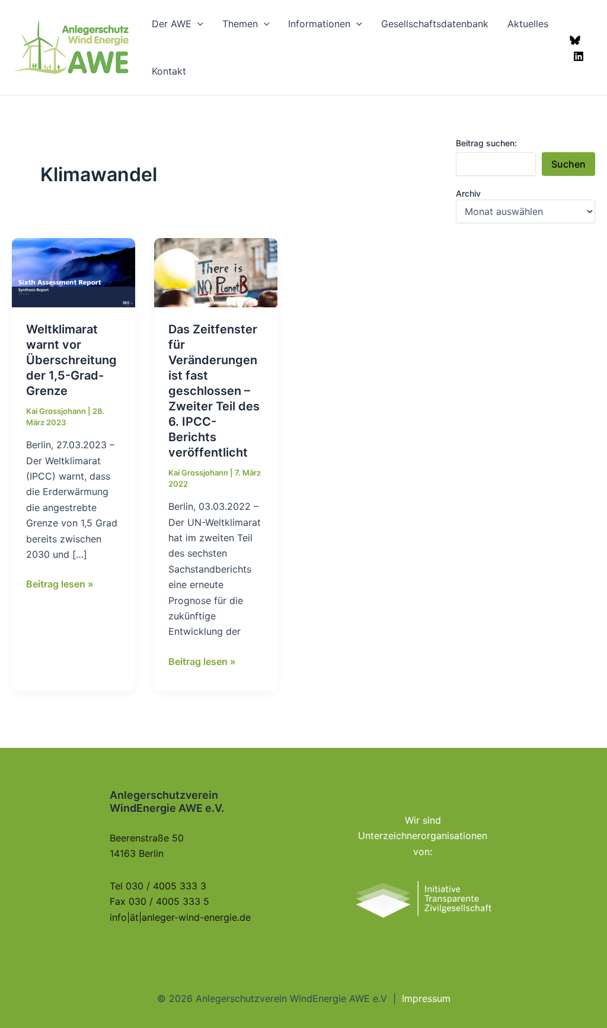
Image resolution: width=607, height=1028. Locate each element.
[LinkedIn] (578, 56)
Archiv (468, 193)
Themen (240, 24)
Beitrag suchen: (486, 143)
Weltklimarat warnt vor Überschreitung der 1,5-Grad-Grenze (71, 360)
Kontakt (169, 71)
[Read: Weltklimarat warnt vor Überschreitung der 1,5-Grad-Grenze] (73, 272)
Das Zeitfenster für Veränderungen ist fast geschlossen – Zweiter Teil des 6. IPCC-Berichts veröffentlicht (214, 391)
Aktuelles (527, 24)
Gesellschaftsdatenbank (434, 24)
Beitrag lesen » (60, 584)
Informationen (319, 24)
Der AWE (171, 24)
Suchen (568, 164)
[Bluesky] (575, 40)
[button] (197, 23)
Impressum (426, 998)
